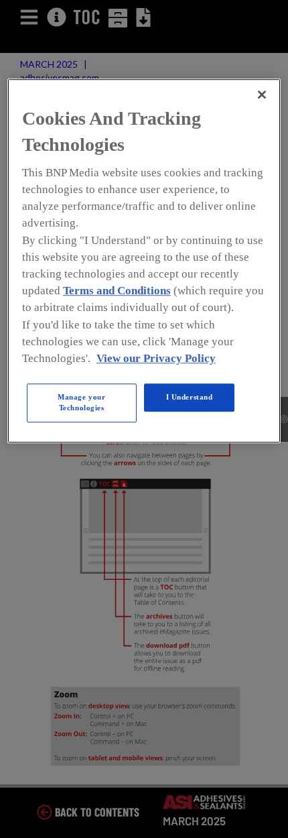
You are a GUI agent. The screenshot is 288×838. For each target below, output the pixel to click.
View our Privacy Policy (156, 358)
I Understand (189, 397)
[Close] (262, 94)
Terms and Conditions (117, 290)
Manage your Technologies (81, 402)
